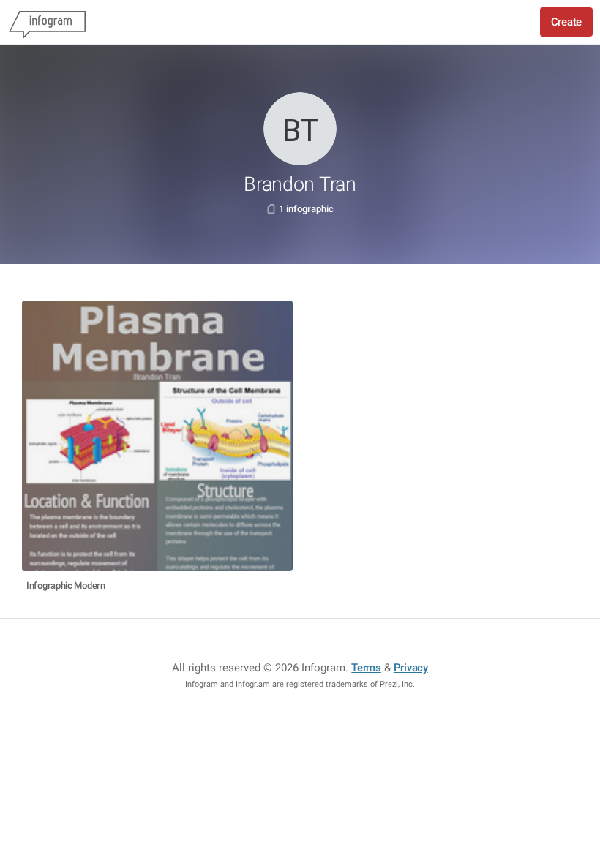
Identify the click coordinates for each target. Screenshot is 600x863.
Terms (366, 667)
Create (566, 22)
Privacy (411, 667)
